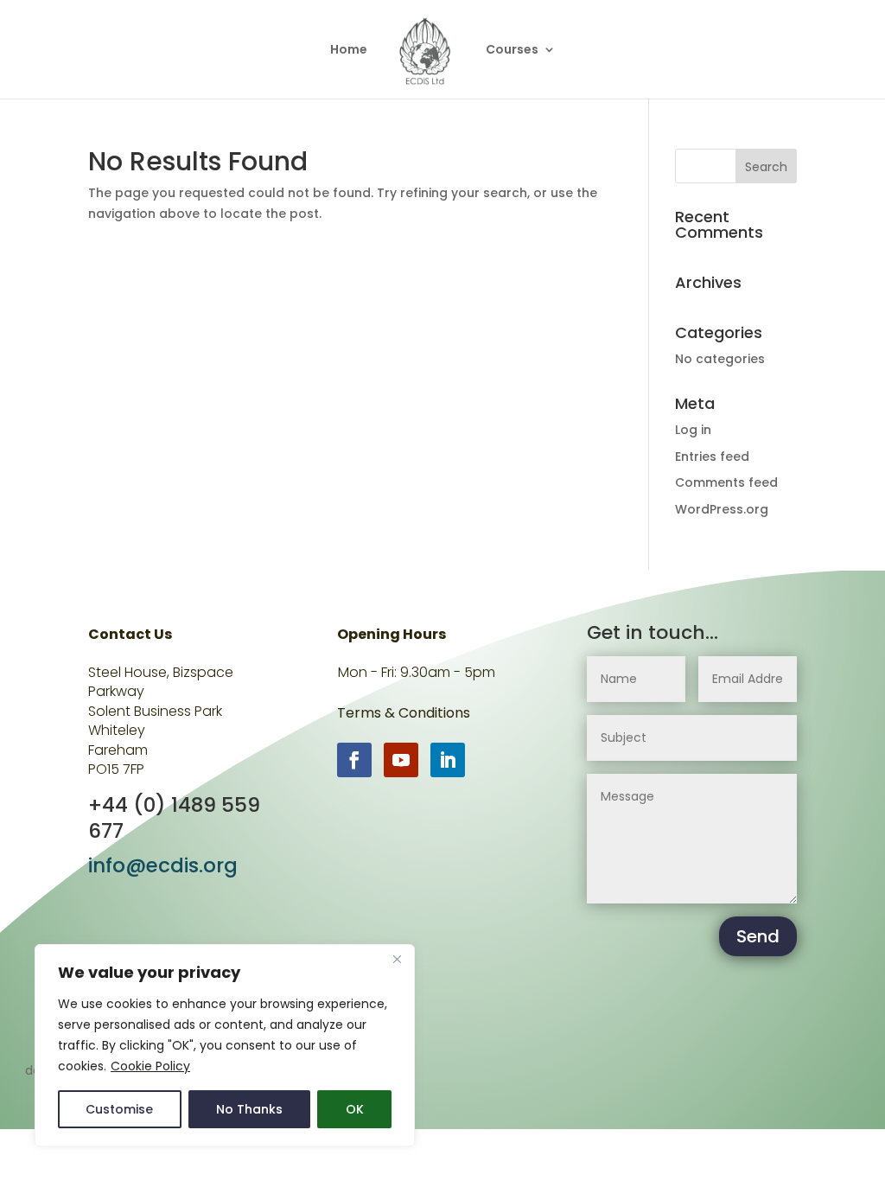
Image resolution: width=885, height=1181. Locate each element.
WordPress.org (721, 509)
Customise (119, 1109)
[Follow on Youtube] (401, 760)
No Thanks (249, 1109)
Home (348, 50)
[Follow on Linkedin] (447, 760)
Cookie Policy (150, 1066)
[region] (225, 1045)
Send (758, 936)
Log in (693, 429)
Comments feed (726, 482)
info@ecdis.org (163, 865)
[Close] (396, 958)
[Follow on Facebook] (354, 760)
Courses (512, 50)
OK (355, 1109)
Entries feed (712, 456)
